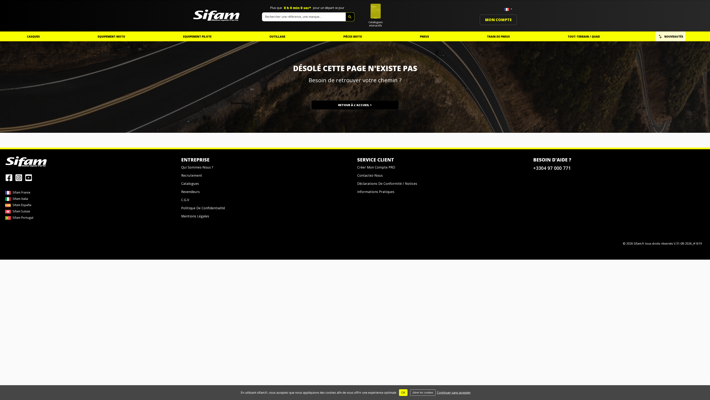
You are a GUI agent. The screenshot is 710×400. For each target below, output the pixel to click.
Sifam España (22, 205)
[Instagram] (19, 177)
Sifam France (21, 192)
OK (403, 393)
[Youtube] (28, 177)
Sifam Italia (20, 199)
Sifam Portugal (23, 218)
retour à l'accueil (355, 105)
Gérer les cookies (423, 392)
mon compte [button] (498, 19)
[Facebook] (9, 177)
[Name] (350, 16)
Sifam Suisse (21, 211)
